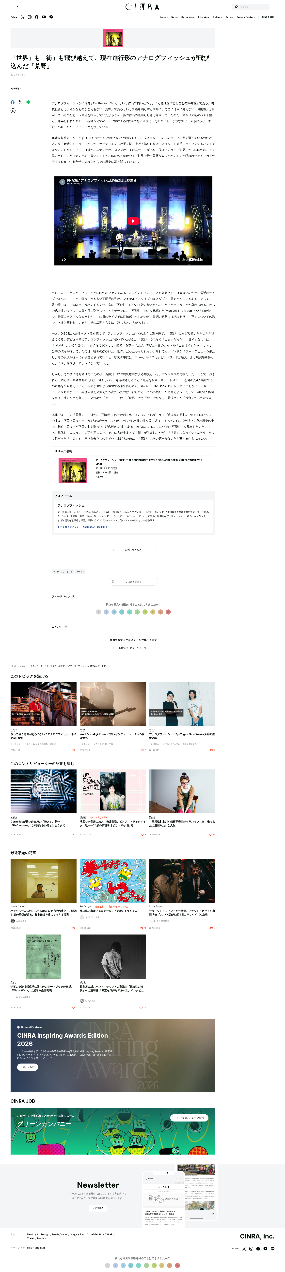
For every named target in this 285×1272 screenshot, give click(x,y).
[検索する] (236, 7)
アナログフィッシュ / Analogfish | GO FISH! (83, 526)
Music (22, 666)
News (174, 17)
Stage (73, 1234)
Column (217, 17)
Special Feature (246, 17)
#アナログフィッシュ (63, 571)
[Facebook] (36, 17)
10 (168, 611)
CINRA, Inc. (257, 1236)
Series (229, 17)
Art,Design (43, 1234)
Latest (164, 17)
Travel (30, 1238)
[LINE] (51, 17)
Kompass (39, 1248)
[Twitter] (23, 17)
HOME (13, 666)
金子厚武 (17, 88)
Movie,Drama (59, 1234)
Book (83, 1234)
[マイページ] (17, 7)
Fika (29, 1248)
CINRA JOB (268, 17)
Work (109, 1234)
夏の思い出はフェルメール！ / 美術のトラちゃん (109, 910)
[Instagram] (30, 17)
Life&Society (96, 1234)
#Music (80, 571)
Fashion (41, 1238)
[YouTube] (44, 17)
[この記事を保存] (13, 110)
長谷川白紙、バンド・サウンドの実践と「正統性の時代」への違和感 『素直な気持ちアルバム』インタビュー (112, 990)
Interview (203, 17)
